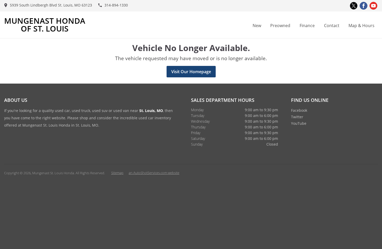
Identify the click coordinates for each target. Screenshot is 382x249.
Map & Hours (361, 25)
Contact (331, 25)
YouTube (298, 123)
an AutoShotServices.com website (154, 172)
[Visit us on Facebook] (363, 6)
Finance (307, 25)
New (257, 25)
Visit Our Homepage (191, 71)
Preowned (280, 25)
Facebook (299, 110)
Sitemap (117, 172)
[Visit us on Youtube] (373, 6)
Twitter (297, 116)
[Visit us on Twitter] (354, 6)
